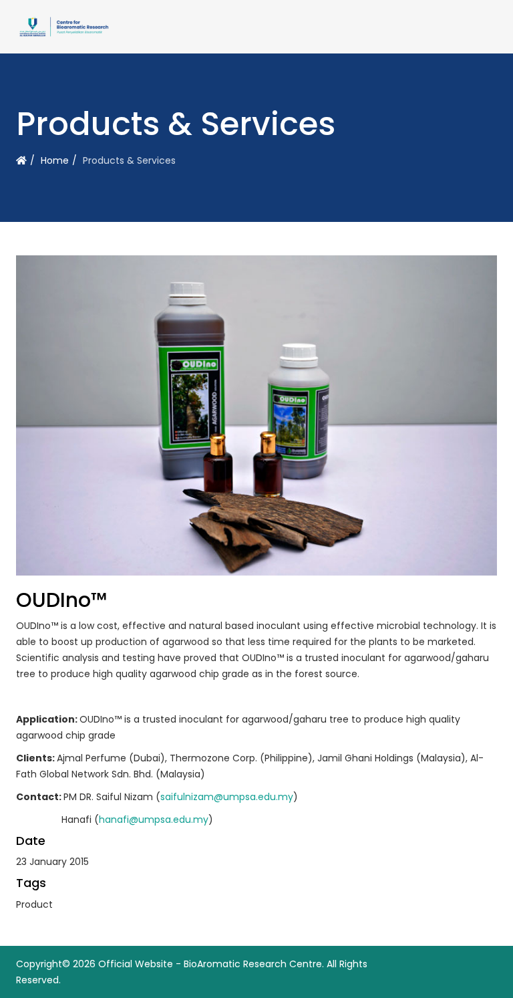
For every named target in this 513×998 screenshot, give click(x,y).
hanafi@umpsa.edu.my (153, 819)
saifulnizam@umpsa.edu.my (226, 796)
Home (55, 160)
